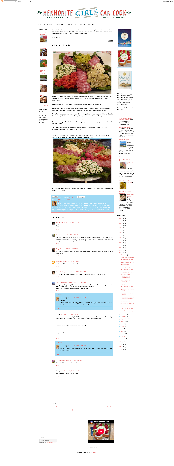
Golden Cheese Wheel (127, 272)
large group (67, 199)
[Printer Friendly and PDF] (55, 197)
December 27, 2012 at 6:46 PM (70, 261)
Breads (42, 84)
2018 (121, 238)
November (124, 314)
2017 (121, 240)
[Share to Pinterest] (84, 197)
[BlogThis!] (79, 197)
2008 (121, 349)
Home (39, 24)
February (129, 141)
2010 (121, 344)
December (124, 255)
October (123, 316)
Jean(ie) (58, 222)
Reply (57, 229)
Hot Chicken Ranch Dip (127, 257)
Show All (46, 105)
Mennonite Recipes (43, 33)
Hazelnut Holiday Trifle (127, 308)
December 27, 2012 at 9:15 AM (70, 234)
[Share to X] (81, 197)
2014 (121, 248)
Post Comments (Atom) (66, 410)
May (122, 329)
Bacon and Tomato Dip (127, 262)
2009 (121, 347)
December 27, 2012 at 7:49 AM (70, 222)
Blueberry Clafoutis (124, 119)
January (123, 339)
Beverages (43, 59)
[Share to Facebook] (83, 197)
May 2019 (129, 182)
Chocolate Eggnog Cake (127, 303)
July (122, 324)
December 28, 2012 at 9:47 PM (77, 346)
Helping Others (60, 24)
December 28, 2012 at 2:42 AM (77, 282)
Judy (57, 249)
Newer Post (55, 407)
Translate (53, 442)
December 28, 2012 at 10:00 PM (77, 298)
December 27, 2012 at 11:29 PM (76, 271)
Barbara (58, 261)
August (123, 321)
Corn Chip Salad (125, 267)
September (124, 319)
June (122, 326)
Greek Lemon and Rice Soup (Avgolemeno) (127, 297)
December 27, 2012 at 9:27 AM (69, 249)
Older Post (110, 407)
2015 (121, 245)
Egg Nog (123, 284)
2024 (121, 223)
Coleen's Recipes (61, 271)
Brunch (42, 95)
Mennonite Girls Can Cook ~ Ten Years (81, 24)
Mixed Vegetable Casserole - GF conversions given (126, 276)
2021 (121, 230)
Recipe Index (48, 24)
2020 (121, 233)
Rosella (58, 234)
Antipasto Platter (125, 264)
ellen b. (62, 298)
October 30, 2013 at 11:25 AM (72, 371)
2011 (120, 342)
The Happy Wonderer (125, 118)
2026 (121, 218)
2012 (121, 252)
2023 (121, 225)
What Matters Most (125, 181)
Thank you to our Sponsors (125, 280)
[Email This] (78, 197)
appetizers (60, 199)
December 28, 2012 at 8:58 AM (69, 314)
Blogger (95, 452)
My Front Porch (124, 139)
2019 (121, 235)
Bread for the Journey (127, 259)
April (122, 331)
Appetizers (43, 48)
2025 (121, 220)
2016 (121, 243)
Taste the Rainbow (61, 282)
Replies (60, 294)
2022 (121, 228)
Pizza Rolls (124, 306)
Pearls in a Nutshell (125, 127)
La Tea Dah (59, 360)
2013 (121, 250)
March (123, 334)
